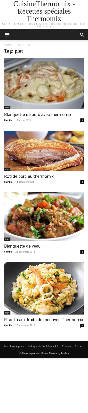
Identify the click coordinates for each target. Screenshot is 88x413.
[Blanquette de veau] (44, 216)
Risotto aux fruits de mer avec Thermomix (43, 319)
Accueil (8, 44)
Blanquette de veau (22, 246)
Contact (79, 346)
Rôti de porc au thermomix (29, 176)
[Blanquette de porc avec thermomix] (44, 83)
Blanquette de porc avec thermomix (37, 114)
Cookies (66, 346)
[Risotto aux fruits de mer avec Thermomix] (44, 288)
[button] (82, 34)
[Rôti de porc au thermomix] (44, 151)
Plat (7, 107)
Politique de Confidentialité (43, 346)
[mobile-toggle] (7, 34)
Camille (8, 120)
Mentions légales (14, 346)
